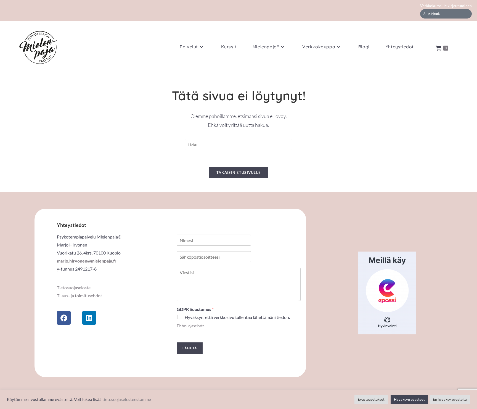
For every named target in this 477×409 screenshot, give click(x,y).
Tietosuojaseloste (74, 287)
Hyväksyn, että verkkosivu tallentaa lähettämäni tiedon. (237, 317)
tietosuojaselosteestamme (126, 399)
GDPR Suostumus (195, 309)
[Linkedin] (89, 318)
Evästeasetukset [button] (371, 399)
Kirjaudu (434, 13)
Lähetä (189, 348)
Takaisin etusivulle (238, 172)
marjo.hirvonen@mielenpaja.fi (86, 260)
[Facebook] (64, 318)
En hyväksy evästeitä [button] (450, 399)
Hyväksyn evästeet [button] (409, 399)
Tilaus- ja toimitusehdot (79, 295)
